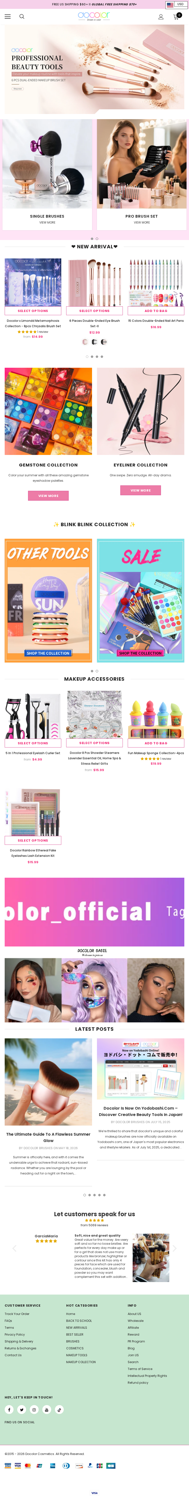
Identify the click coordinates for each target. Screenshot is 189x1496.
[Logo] (94, 16)
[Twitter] (21, 1409)
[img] (94, 1220)
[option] (47, 178)
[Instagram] (34, 1409)
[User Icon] (161, 16)
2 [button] (97, 239)
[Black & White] (94, 342)
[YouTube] (46, 1409)
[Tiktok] (59, 1409)
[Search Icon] (21, 16)
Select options (33, 311)
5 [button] (104, 1195)
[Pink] (85, 342)
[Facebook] (9, 1409)
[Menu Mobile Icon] (8, 17)
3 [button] (97, 356)
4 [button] (102, 356)
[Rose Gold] (104, 342)
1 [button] (92, 239)
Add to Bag (156, 311)
